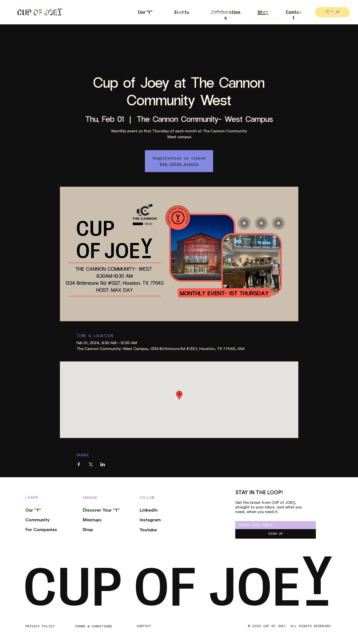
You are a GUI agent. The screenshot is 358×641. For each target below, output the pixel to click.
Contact (334, 15)
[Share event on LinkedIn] (102, 464)
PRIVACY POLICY (40, 626)
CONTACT (144, 626)
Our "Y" (185, 12)
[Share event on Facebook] (78, 464)
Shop (302, 12)
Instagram (150, 520)
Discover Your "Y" (101, 510)
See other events (179, 164)
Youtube (148, 530)
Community (221, 15)
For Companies (266, 15)
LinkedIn (149, 510)
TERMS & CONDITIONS (93, 626)
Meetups (92, 520)
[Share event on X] (90, 464)
